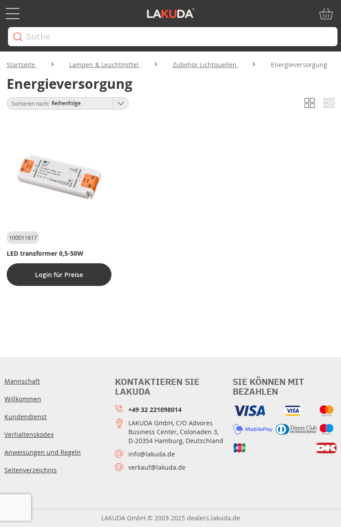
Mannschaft (22, 381)
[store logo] (170, 14)
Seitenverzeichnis (30, 470)
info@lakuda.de (151, 454)
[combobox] (172, 36)
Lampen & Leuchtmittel (104, 64)
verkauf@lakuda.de (157, 467)
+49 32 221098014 (155, 409)
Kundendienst (25, 416)
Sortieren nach (30, 103)
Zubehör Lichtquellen (205, 64)
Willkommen (22, 399)
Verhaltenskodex (29, 434)
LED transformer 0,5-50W (45, 253)
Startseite (22, 64)
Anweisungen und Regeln (42, 452)
